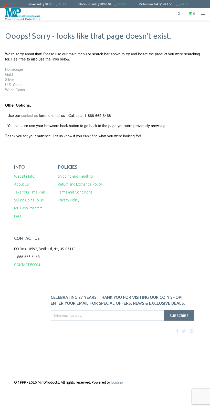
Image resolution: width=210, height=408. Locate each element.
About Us (21, 184)
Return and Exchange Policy (80, 184)
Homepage (14, 69)
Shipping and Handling (75, 176)
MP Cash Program (28, 208)
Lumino (117, 382)
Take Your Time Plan (29, 192)
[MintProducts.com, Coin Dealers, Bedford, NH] (75, 339)
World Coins (15, 89)
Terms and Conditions (75, 192)
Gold (9, 74)
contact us (29, 115)
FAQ (17, 216)
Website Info (24, 176)
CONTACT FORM (27, 265)
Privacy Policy (68, 200)
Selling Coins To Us (29, 200)
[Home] (23, 20)
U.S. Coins (13, 84)
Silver (9, 79)
